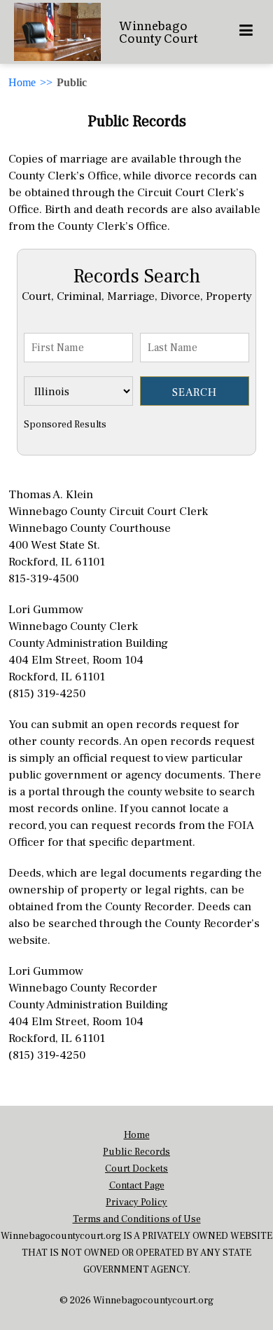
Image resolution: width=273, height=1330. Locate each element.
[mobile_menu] (246, 31)
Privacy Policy (136, 1202)
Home (22, 82)
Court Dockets (136, 1169)
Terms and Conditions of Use (137, 1219)
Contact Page (136, 1185)
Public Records (136, 1152)
